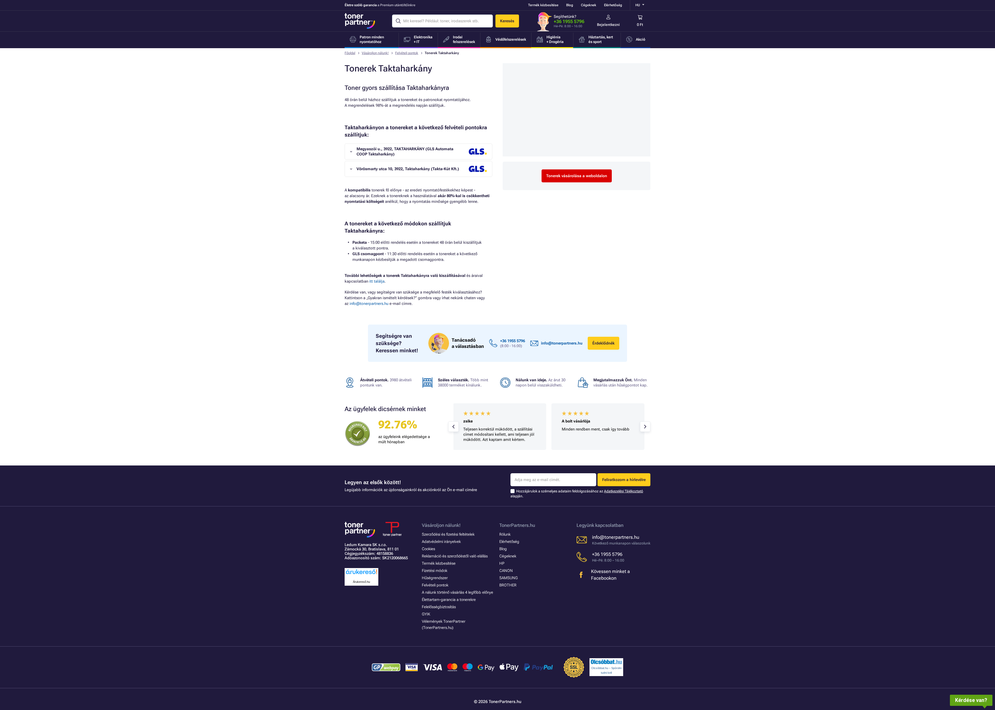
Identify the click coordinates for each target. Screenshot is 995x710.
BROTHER (507, 585)
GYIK (426, 614)
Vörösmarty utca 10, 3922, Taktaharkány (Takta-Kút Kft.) (408, 169)
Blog (569, 5)
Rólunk (504, 534)
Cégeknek (588, 5)
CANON (506, 570)
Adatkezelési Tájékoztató (623, 491)
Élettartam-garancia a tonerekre (449, 599)
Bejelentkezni (608, 25)
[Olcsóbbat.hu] (606, 661)
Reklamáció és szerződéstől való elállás (455, 556)
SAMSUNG (508, 578)
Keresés (507, 21)
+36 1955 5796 (569, 21)
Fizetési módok (434, 570)
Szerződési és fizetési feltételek (448, 534)
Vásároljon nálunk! (375, 53)
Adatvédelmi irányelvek (441, 541)
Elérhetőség (613, 5)
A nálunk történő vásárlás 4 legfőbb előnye (457, 592)
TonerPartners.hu (517, 525)
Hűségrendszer (435, 578)
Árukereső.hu (361, 581)
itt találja (377, 281)
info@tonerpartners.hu (369, 303)
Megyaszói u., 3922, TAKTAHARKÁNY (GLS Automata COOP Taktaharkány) (405, 151)
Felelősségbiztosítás (439, 607)
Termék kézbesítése (543, 5)
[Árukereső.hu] (361, 574)
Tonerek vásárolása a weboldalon (576, 176)
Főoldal (350, 53)
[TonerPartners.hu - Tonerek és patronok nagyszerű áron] (360, 21)
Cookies (428, 549)
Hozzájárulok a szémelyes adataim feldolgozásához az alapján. (576, 493)
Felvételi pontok (406, 53)
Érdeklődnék (603, 343)
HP (501, 563)
